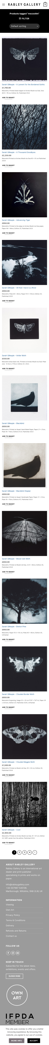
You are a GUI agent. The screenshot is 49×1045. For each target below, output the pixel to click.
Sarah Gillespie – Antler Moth (14, 355)
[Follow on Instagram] (13, 953)
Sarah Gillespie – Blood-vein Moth (16, 559)
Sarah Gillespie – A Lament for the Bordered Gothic (23, 84)
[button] (3, 4)
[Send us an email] (18, 953)
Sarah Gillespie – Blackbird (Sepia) (16, 491)
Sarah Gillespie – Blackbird (13, 423)
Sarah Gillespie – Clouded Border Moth (18, 694)
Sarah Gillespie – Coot (11, 830)
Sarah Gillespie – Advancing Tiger (16, 220)
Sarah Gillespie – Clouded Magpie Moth (18, 762)
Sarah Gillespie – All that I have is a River (19, 288)
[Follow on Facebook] (8, 953)
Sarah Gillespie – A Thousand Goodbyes (18, 152)
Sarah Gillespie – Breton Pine (14, 626)
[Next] (35, 852)
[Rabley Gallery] (24, 4)
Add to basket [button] (8, 97)
